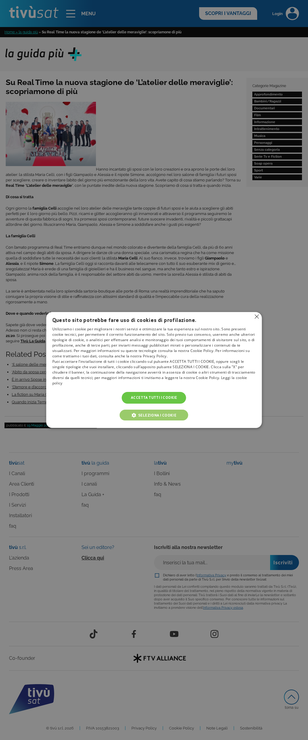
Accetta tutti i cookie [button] (154, 398)
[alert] (154, 370)
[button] (154, 415)
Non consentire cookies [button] (257, 317)
